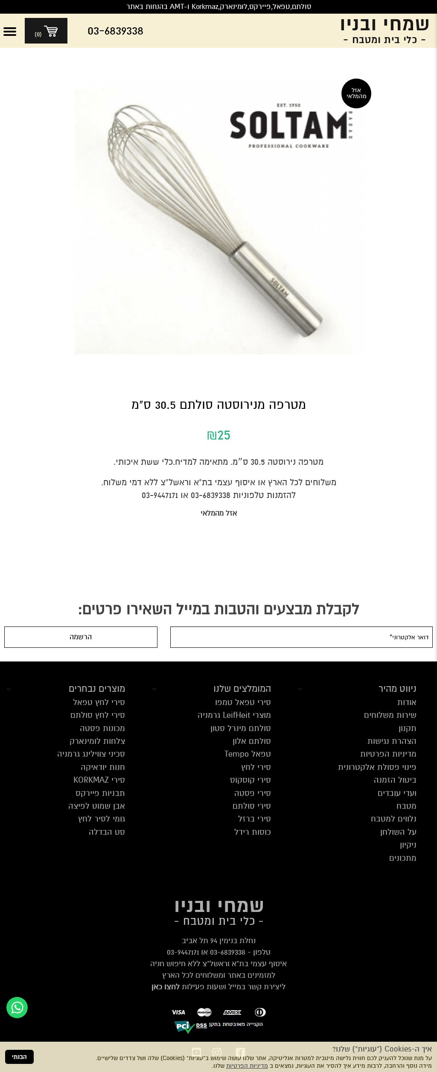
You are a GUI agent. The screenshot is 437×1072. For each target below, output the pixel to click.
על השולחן (398, 832)
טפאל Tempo (247, 754)
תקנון (408, 728)
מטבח (406, 806)
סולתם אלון (252, 741)
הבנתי (19, 1056)
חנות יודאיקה (103, 767)
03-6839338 (227, 952)
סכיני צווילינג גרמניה (91, 754)
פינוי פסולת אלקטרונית (377, 767)
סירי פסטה (252, 793)
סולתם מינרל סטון (240, 728)
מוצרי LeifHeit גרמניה (234, 715)
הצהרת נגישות (392, 741)
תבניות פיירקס (100, 793)
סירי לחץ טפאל (99, 702)
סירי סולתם (252, 806)
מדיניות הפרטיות (247, 1065)
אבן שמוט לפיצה (96, 806)
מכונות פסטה (102, 728)
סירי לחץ (256, 767)
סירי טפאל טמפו (243, 702)
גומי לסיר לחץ (101, 819)
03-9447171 (183, 952)
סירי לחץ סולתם (97, 715)
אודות (407, 702)
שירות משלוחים (390, 715)
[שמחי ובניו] (378, 31)
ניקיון (408, 845)
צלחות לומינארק (97, 741)
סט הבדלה (107, 832)
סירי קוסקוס (250, 780)
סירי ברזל (254, 819)
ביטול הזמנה (395, 780)
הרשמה (81, 636)
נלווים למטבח (394, 819)
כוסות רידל (252, 832)
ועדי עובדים (397, 793)
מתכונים (403, 858)
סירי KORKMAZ (99, 780)
